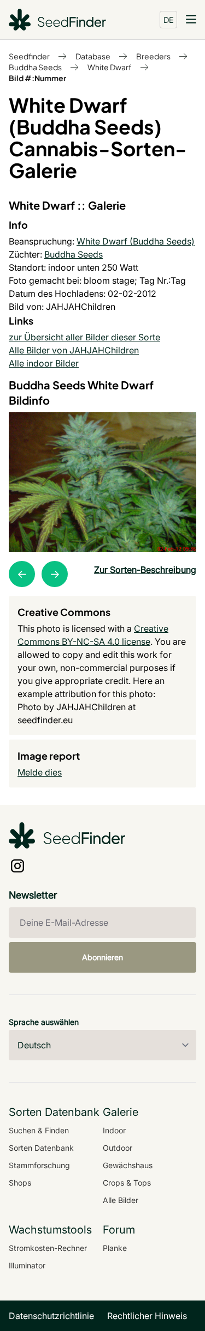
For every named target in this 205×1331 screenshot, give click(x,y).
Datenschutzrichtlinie (51, 1315)
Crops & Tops (127, 1182)
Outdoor (117, 1147)
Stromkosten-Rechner (48, 1248)
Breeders (153, 56)
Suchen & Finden (39, 1130)
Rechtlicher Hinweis (147, 1315)
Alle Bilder (120, 1200)
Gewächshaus (128, 1165)
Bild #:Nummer (37, 78)
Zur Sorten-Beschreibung (145, 569)
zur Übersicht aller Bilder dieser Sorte (84, 337)
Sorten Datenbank (41, 1147)
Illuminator (27, 1265)
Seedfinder (29, 56)
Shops (20, 1182)
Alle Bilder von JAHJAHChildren (74, 350)
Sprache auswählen (44, 1022)
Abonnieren (102, 957)
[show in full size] (102, 482)
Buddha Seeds (35, 67)
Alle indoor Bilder (44, 363)
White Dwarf (109, 67)
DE (168, 20)
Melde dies (39, 772)
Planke (115, 1248)
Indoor (114, 1130)
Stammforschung (39, 1165)
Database (92, 56)
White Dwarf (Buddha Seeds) (136, 241)
